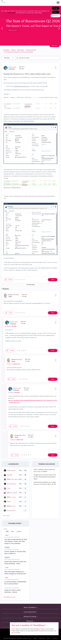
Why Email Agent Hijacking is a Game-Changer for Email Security (15, 572)
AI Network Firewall (30, 50)
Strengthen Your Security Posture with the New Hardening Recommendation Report (45, 477)
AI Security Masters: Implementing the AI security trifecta (15, 583)
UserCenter (55, 638)
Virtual (6, 535)
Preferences (55, 15)
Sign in (13, 629)
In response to (11, 326)
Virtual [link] (12, 531)
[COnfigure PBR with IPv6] (3, 284)
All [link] (7, 531)
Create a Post (54, 45)
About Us (49, 638)
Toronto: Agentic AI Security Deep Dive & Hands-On (15, 552)
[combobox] (37, 58)
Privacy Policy (11, 12)
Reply (52, 279)
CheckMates (6, 50)
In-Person (7, 547)
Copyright (35, 638)
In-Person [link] (19, 531)
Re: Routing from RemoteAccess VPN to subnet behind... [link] (19, 52)
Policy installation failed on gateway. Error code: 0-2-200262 (44, 470)
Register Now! (13, 30)
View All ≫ (6, 515)
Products (13, 50)
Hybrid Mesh (20, 50)
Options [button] (57, 51)
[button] (56, 8)
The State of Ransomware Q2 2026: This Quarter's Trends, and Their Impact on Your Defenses (15, 541)
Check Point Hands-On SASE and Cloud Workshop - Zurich (15, 562)
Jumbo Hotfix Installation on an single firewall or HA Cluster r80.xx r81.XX (45, 483)
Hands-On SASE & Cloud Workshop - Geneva (12, 591)
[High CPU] (58, 284)
